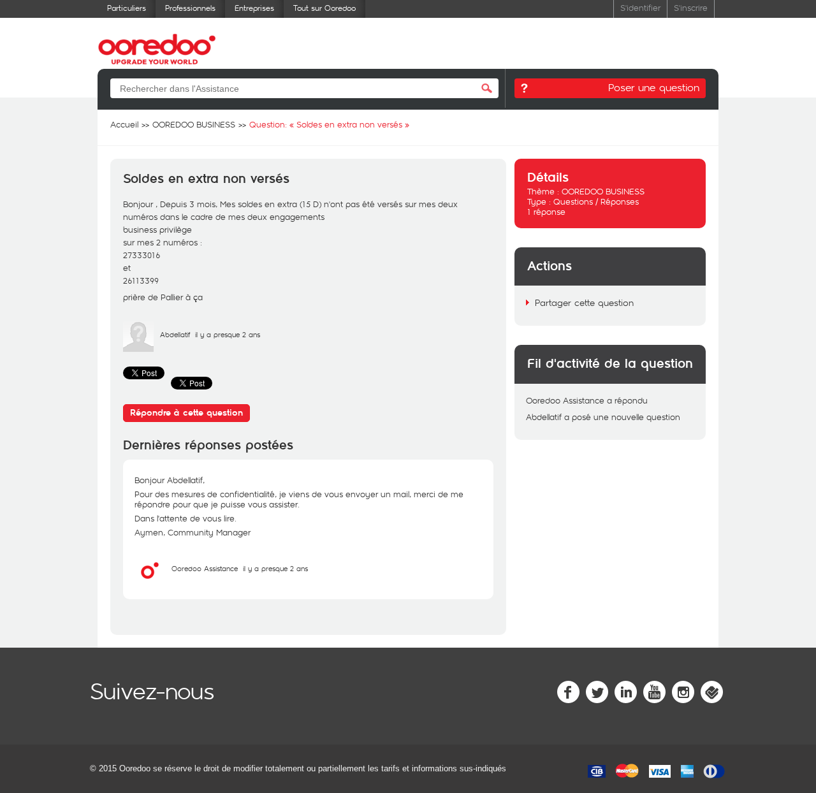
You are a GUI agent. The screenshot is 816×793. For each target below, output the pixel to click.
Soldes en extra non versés (206, 179)
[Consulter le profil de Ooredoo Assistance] (150, 582)
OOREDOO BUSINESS (603, 191)
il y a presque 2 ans (275, 568)
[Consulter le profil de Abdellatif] (138, 348)
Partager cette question (584, 302)
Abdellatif (175, 334)
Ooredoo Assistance (204, 568)
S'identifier (640, 7)
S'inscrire (691, 7)
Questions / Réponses (596, 201)
